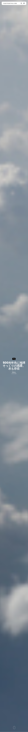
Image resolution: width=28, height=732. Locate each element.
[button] (24, 3)
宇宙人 (14, 372)
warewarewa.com (10, 3)
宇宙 (14, 359)
